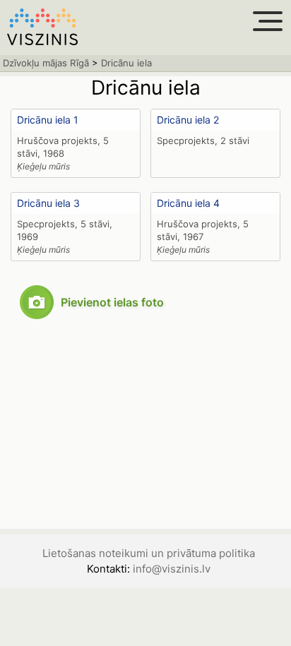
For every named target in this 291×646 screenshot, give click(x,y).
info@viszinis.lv (171, 568)
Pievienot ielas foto (112, 302)
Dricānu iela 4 (188, 203)
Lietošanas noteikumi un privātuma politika (148, 553)
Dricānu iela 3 (48, 203)
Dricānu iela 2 (188, 120)
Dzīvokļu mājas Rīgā (46, 62)
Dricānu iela (126, 62)
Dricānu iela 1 (47, 120)
